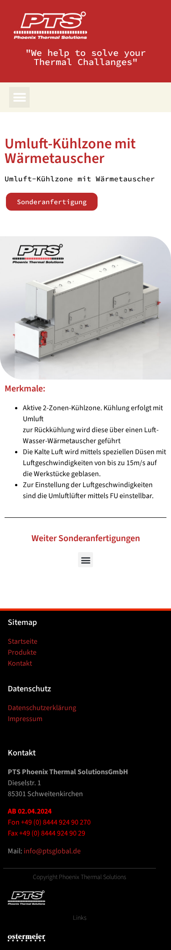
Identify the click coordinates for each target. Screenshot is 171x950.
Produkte (22, 652)
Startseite (22, 641)
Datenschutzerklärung (42, 708)
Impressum (25, 719)
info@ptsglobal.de (52, 851)
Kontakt (20, 663)
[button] (19, 97)
